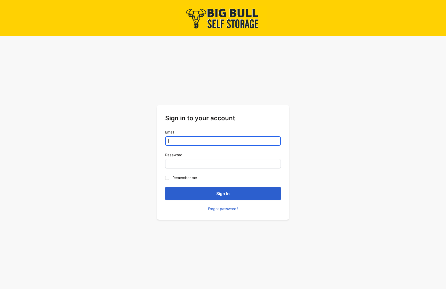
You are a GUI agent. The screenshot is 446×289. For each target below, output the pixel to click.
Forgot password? (223, 208)
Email (169, 132)
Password (173, 155)
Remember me (184, 177)
